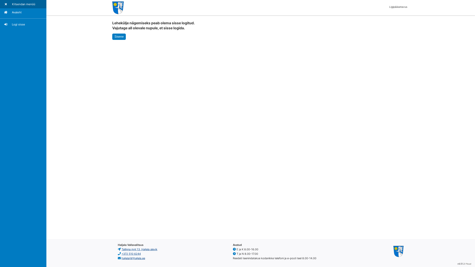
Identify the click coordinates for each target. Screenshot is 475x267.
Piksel (468, 264)
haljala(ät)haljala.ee (133, 258)
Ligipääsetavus (398, 6)
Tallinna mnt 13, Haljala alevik (139, 249)
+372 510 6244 (131, 253)
